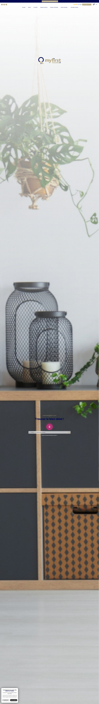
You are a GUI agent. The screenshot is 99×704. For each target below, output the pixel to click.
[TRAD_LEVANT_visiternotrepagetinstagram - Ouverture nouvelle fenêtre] (6, 4)
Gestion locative (43, 7)
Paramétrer (6, 700)
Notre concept (64, 7)
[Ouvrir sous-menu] (68, 7)
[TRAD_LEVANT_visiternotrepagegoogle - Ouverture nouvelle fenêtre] (4, 4)
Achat (29, 7)
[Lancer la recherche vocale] (49, 426)
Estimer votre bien (54, 7)
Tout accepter (13, 700)
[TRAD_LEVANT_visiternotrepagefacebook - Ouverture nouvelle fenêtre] (2, 4)
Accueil (23, 7)
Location (35, 7)
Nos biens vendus (74, 7)
